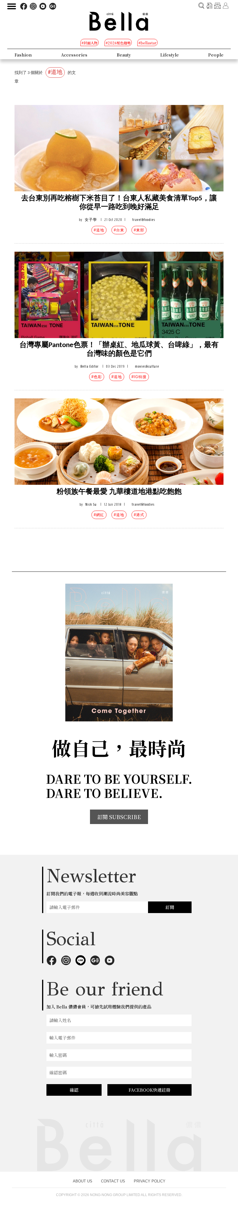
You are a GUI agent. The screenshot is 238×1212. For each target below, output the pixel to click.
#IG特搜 (139, 377)
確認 (74, 1090)
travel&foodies (143, 219)
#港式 (139, 515)
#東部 (139, 230)
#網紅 (99, 515)
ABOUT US (82, 1181)
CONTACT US (113, 1181)
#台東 (119, 230)
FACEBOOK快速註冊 (149, 1090)
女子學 (91, 219)
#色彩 (96, 377)
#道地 (99, 230)
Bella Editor (89, 366)
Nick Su (91, 504)
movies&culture (147, 366)
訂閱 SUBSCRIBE (119, 817)
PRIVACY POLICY (149, 1181)
